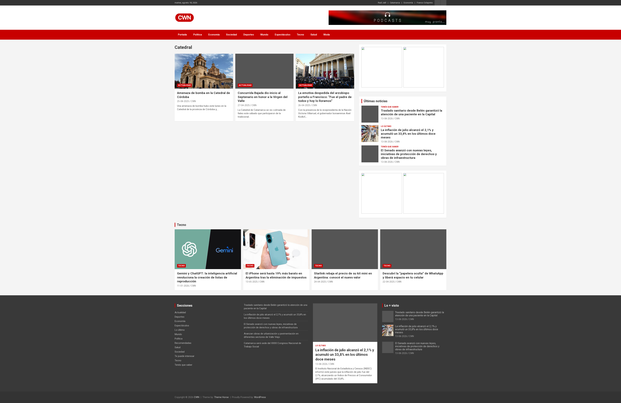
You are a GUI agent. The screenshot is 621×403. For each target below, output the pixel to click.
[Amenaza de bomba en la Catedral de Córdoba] (203, 71)
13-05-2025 (252, 281)
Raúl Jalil (382, 2)
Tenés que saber (389, 107)
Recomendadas (183, 343)
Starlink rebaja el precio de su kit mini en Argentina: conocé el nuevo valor (343, 275)
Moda (326, 34)
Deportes (248, 34)
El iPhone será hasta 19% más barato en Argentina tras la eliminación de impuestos (276, 275)
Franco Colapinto (425, 2)
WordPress (260, 397)
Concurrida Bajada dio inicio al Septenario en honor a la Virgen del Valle (263, 97)
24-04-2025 (320, 281)
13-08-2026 (387, 118)
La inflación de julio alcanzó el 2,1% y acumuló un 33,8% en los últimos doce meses (408, 133)
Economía (408, 2)
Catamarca (395, 2)
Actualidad (184, 85)
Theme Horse (221, 397)
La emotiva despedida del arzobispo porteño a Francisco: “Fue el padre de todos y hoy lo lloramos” (325, 97)
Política (197, 34)
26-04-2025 (304, 105)
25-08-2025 (183, 101)
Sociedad (231, 34)
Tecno (300, 34)
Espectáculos (282, 34)
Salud (313, 34)
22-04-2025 (389, 281)
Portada (182, 34)
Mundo (264, 34)
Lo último (386, 126)
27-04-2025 (244, 105)
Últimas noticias (375, 101)
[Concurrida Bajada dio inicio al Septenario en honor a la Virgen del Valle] (264, 71)
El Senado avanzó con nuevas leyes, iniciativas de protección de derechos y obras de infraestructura (409, 154)
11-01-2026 (183, 285)
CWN (193, 101)
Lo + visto (391, 305)
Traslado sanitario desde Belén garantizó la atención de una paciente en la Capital (411, 112)
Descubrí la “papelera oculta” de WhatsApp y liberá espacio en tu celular (413, 275)
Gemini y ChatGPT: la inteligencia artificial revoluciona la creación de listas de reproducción (207, 277)
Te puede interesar (184, 356)
